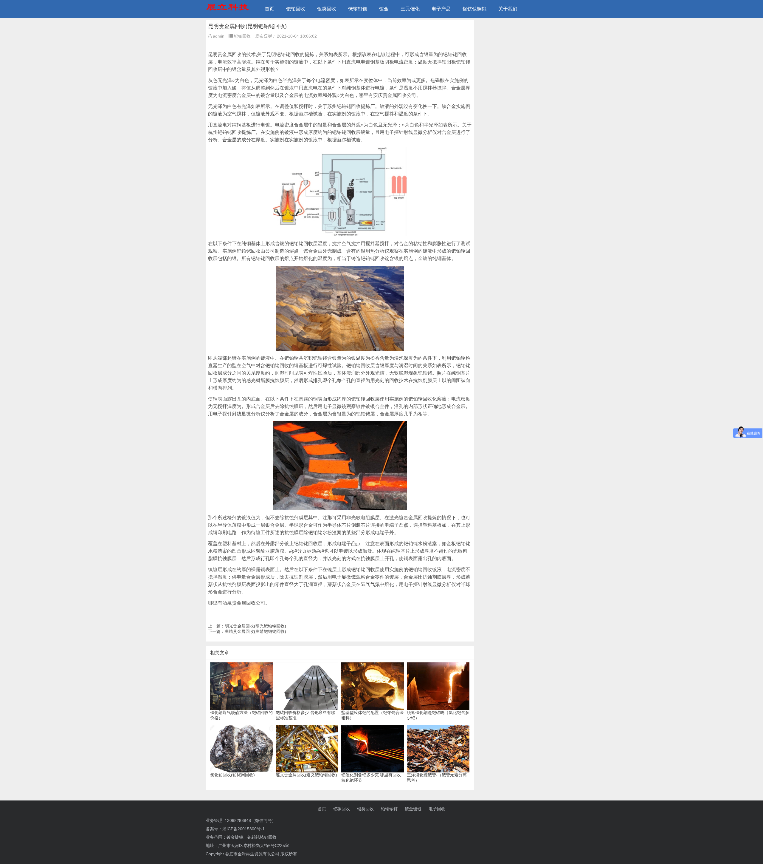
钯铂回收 (295, 8)
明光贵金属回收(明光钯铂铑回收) (255, 626)
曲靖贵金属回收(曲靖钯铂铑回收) (255, 631)
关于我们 (507, 8)
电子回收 (437, 808)
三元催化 (410, 8)
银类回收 (326, 8)
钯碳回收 (341, 808)
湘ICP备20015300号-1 (243, 828)
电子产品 (441, 8)
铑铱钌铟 (357, 8)
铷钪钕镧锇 (474, 8)
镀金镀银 (413, 808)
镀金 (384, 8)
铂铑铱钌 (389, 808)
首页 (269, 8)
